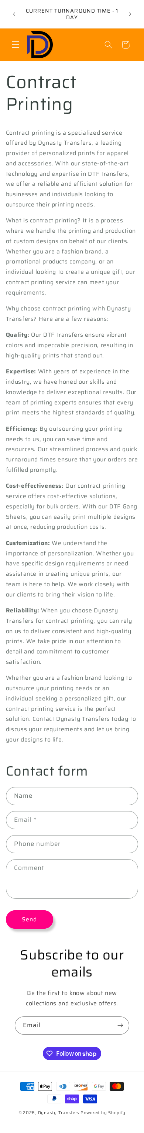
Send (29, 919)
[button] (15, 44)
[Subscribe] (120, 1025)
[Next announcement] (130, 14)
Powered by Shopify (103, 1112)
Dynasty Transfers (59, 1112)
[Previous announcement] (14, 14)
